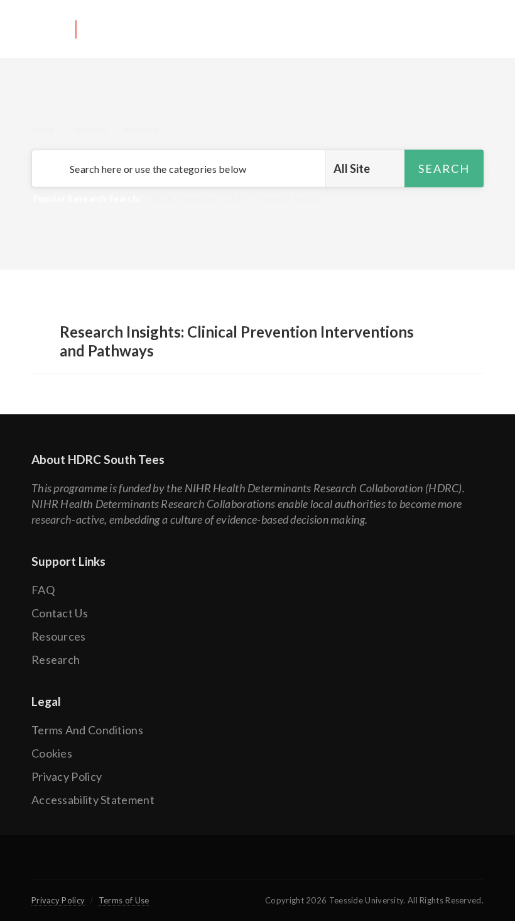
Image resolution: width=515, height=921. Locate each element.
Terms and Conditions (87, 730)
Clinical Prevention (182, 199)
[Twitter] (213, 864)
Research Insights (290, 199)
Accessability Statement (92, 800)
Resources (58, 636)
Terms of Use (124, 900)
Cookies (51, 753)
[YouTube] (257, 864)
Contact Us (59, 613)
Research (88, 129)
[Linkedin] (301, 864)
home (43, 129)
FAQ (43, 590)
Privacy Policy (66, 776)
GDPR (237, 199)
